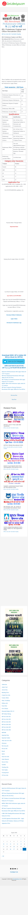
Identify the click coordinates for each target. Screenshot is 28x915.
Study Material (5, 759)
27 (14, 849)
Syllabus (4, 764)
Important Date (5, 735)
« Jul (3, 856)
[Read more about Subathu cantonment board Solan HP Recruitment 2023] (14, 478)
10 (3, 844)
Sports (3, 754)
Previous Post (14, 395)
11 (7, 844)
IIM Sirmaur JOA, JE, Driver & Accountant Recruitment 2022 (12, 507)
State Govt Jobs (5, 756)
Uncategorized (5, 772)
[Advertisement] (14, 64)
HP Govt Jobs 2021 (6, 716)
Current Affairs (5, 698)
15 (21, 844)
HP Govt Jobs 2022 (7, 447)
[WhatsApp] (17, 868)
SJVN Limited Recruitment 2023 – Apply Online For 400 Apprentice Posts (13, 528)
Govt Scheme (5, 708)
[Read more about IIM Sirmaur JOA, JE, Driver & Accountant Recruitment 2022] (14, 499)
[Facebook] (10, 868)
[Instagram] (13, 868)
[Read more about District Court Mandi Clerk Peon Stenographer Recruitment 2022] (14, 458)
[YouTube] (15, 868)
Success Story (5, 762)
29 (21, 849)
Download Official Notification (14, 315)
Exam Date (4, 706)
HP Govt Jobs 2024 (6, 724)
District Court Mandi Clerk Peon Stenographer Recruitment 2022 (13, 466)
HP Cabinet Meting (6, 714)
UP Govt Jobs (5, 775)
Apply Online (14, 319)
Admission (4, 684)
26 (10, 849)
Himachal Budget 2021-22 (8, 711)
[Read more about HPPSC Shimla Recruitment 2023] (14, 437)
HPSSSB (4, 732)
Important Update (6, 738)
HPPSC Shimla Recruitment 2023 (13, 445)
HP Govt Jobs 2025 (6, 727)
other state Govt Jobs (6, 740)
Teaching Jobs (5, 767)
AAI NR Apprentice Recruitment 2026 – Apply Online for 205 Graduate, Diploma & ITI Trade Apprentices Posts (13, 821)
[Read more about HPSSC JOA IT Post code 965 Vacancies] (14, 417)
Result (3, 751)
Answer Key (5, 690)
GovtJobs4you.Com (17, 879)
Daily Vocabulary (6, 700)
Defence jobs (5, 703)
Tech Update (5, 770)
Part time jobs (5, 746)
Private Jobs (4, 748)
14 (17, 844)
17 (3, 846)
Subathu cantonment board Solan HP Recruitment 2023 (13, 486)
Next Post (14, 399)
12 (10, 844)
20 (14, 846)
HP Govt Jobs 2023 (6, 34)
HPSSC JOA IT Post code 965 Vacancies (12, 425)
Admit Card (4, 687)
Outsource (4, 743)
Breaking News (5, 692)
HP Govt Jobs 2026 (6, 730)
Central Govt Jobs (6, 695)
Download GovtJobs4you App (14, 322)
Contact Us (14, 872)
